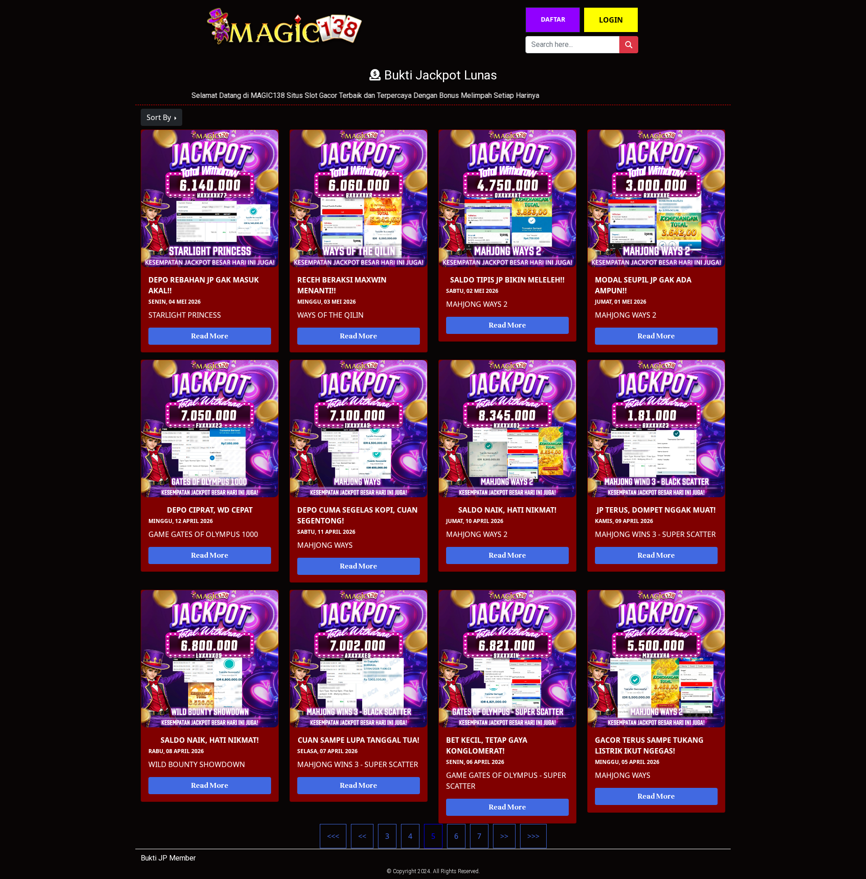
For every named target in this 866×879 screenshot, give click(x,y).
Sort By (160, 117)
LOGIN (611, 20)
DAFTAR (553, 19)
